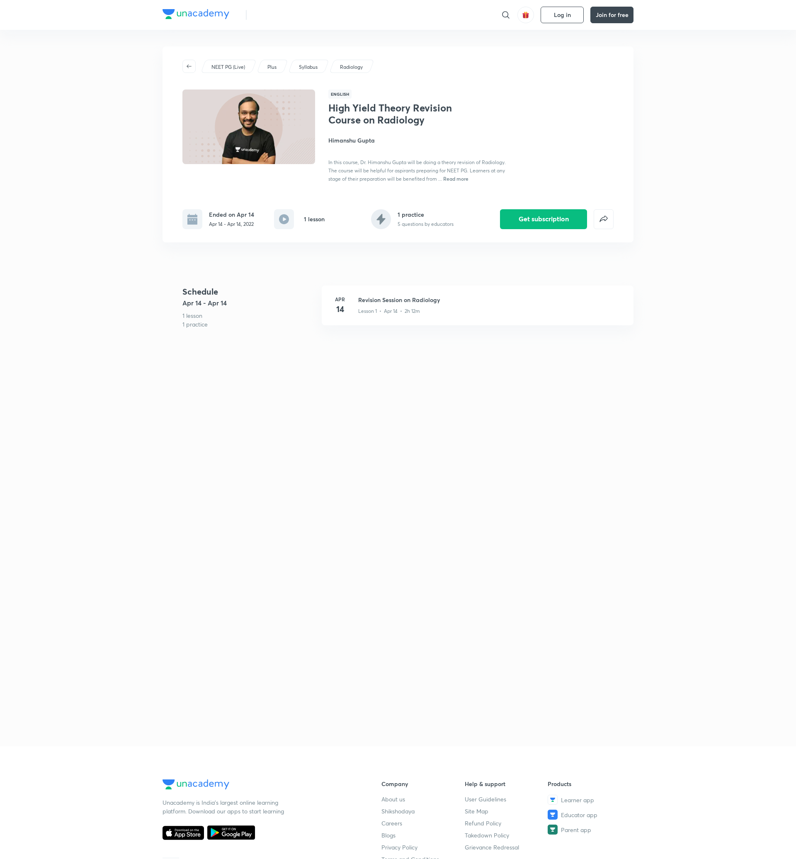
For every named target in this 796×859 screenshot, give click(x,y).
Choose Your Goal (290, 14)
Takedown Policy (487, 835)
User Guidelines (485, 799)
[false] (604, 219)
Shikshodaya (398, 811)
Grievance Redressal (492, 847)
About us (393, 799)
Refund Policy (483, 823)
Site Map (476, 811)
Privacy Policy (399, 847)
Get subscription (544, 218)
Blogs (388, 835)
